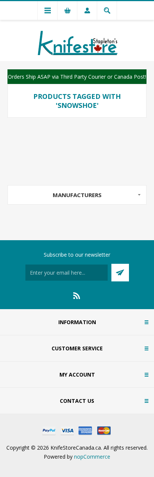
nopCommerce (92, 456)
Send (120, 272)
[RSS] (77, 296)
